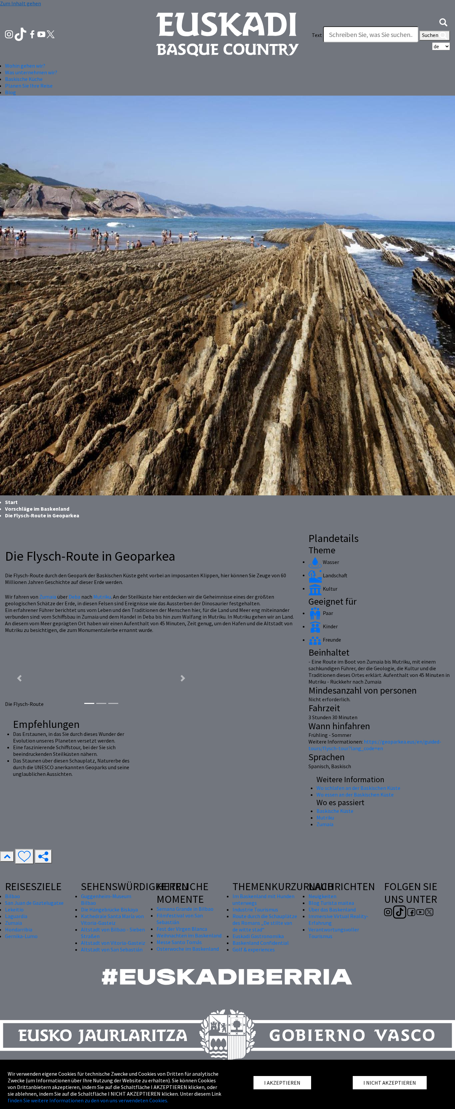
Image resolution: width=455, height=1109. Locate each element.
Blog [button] (10, 92)
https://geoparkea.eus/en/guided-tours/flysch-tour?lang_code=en (374, 745)
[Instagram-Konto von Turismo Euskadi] (9, 33)
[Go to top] (7, 856)
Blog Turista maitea (331, 902)
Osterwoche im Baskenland (188, 948)
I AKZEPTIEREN (282, 1082)
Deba (74, 596)
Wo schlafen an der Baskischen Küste (358, 788)
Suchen (430, 35)
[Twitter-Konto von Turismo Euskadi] (51, 33)
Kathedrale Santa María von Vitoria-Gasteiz (112, 919)
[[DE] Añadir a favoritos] (24, 856)
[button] (443, 21)
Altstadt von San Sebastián (112, 949)
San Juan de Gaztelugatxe (34, 902)
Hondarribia (18, 929)
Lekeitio (14, 909)
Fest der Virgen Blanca (182, 928)
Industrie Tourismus (255, 909)
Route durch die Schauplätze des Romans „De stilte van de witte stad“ (264, 923)
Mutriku (102, 596)
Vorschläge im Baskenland (37, 508)
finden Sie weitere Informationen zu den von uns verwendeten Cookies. (88, 1100)
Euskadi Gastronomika (258, 936)
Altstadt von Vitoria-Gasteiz (113, 942)
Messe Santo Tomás (179, 942)
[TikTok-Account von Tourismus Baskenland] (21, 33)
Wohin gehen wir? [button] (25, 65)
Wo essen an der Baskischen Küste (355, 794)
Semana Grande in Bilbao (185, 908)
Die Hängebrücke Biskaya (109, 909)
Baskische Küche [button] (24, 79)
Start (11, 502)
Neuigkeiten (322, 896)
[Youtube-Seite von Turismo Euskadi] (42, 33)
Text (317, 35)
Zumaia (47, 596)
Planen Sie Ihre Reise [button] (29, 85)
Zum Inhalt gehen (20, 3)
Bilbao (12, 896)
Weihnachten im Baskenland (189, 935)
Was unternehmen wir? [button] (31, 72)
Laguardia (16, 916)
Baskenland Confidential (260, 942)
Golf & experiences (253, 949)
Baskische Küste (334, 811)
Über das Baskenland (332, 909)
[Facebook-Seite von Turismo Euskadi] (32, 33)
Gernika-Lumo (21, 936)
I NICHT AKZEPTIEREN (389, 1082)
